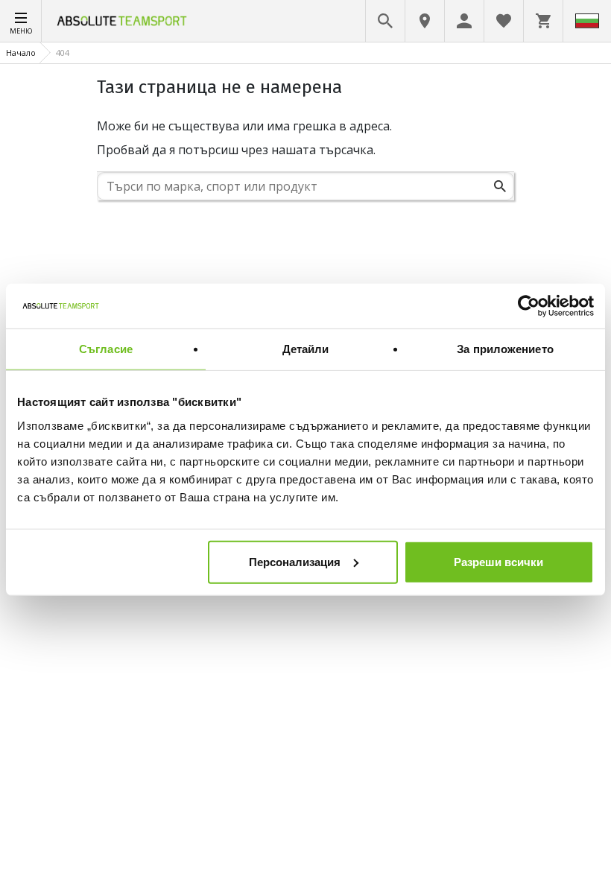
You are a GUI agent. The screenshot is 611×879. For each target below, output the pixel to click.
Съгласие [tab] (106, 349)
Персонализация (295, 561)
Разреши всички (498, 561)
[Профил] (464, 21)
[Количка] (543, 21)
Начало (21, 52)
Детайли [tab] (305, 349)
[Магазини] (424, 21)
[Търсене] (385, 21)
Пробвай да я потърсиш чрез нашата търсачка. (236, 150)
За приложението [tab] (505, 349)
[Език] (587, 21)
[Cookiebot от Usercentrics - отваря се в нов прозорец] (528, 306)
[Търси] (500, 186)
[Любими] (503, 21)
